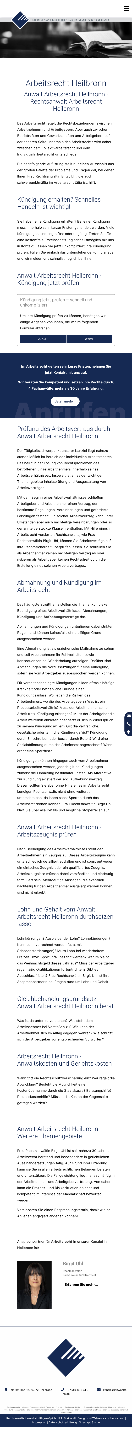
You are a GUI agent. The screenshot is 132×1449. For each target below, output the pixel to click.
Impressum (39, 1422)
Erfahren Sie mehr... (81, 1284)
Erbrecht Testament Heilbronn (69, 1410)
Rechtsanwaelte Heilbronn (18, 1407)
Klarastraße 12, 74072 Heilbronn (31, 1390)
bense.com (117, 1418)
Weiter (89, 339)
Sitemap (84, 1422)
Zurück (42, 339)
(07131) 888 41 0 (78, 1390)
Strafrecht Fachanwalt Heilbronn (69, 1407)
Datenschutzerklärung (62, 1422)
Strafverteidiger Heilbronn (45, 1410)
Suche (96, 1422)
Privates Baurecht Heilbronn (95, 1407)
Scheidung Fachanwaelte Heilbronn (19, 1410)
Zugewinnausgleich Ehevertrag (42, 1407)
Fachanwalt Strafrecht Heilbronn (96, 1410)
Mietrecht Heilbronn (116, 1407)
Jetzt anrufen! (65, 401)
